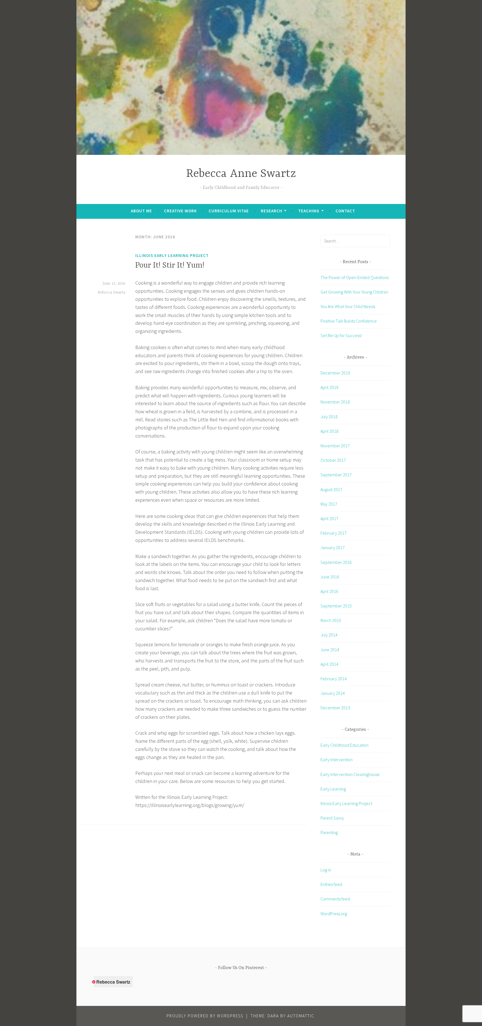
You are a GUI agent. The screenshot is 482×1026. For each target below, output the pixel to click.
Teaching (308, 210)
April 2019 (329, 387)
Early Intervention (336, 759)
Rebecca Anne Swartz (241, 174)
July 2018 (329, 416)
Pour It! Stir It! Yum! (169, 265)
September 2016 (336, 562)
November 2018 (335, 402)
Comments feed (335, 899)
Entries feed (331, 884)
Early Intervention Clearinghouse (350, 774)
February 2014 (333, 678)
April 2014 (329, 664)
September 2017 (336, 474)
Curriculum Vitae (229, 210)
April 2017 (329, 518)
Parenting (329, 832)
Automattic (300, 1015)
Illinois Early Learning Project (172, 255)
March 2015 (330, 620)
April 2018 (329, 431)
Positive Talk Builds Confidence (348, 321)
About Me (141, 210)
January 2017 (332, 547)
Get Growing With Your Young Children (354, 292)
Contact (345, 210)
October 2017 (333, 460)
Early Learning (333, 789)
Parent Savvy (332, 818)
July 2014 (329, 635)
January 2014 (332, 693)
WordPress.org (333, 913)
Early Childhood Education (344, 745)
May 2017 (328, 504)
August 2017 (331, 489)
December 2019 (335, 373)
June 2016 (329, 577)
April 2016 (329, 591)
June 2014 (329, 649)
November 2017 (335, 445)
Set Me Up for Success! (341, 335)
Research (271, 210)
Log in (325, 870)
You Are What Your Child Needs (347, 306)
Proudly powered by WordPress (205, 1015)
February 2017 (333, 533)
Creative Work (180, 210)
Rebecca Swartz (112, 292)
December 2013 (335, 707)
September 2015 (336, 606)
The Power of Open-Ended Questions (354, 277)
